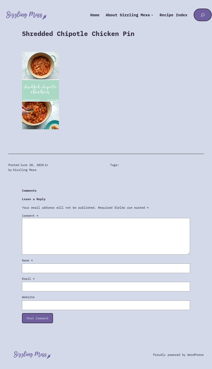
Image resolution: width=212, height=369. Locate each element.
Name (27, 260)
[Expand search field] (202, 15)
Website (28, 297)
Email (28, 279)
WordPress (195, 355)
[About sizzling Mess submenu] (152, 15)
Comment (30, 215)
